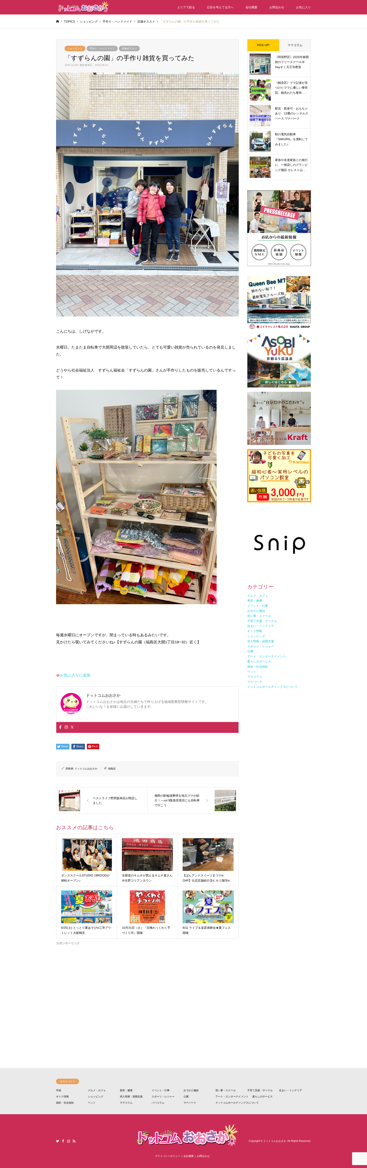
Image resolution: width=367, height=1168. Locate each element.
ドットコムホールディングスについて (237, 1102)
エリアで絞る (186, 7)
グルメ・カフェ (97, 1090)
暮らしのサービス (262, 1096)
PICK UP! (263, 45)
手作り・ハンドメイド (102, 48)
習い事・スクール (225, 1090)
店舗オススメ (129, 48)
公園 (186, 1096)
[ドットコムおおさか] (82, 7)
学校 (58, 1090)
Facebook (63, 1141)
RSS (74, 1141)
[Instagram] (66, 727)
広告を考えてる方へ (220, 7)
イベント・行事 (160, 1090)
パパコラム (158, 1102)
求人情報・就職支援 (131, 1096)
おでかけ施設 (191, 1090)
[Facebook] (60, 727)
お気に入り (303, 7)
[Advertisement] (147, 990)
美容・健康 (126, 1090)
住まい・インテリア (290, 1090)
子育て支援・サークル (260, 1090)
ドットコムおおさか (86, 768)
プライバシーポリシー (167, 1156)
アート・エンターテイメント (231, 1096)
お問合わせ (276, 7)
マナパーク (190, 1102)
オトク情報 (62, 1096)
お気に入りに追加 (75, 675)
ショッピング (75, 48)
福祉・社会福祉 (65, 1102)
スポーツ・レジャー (163, 1096)
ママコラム (295, 45)
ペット (92, 1102)
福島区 (112, 768)
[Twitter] (72, 727)
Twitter (57, 1141)
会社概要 (251, 7)
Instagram (68, 1141)
